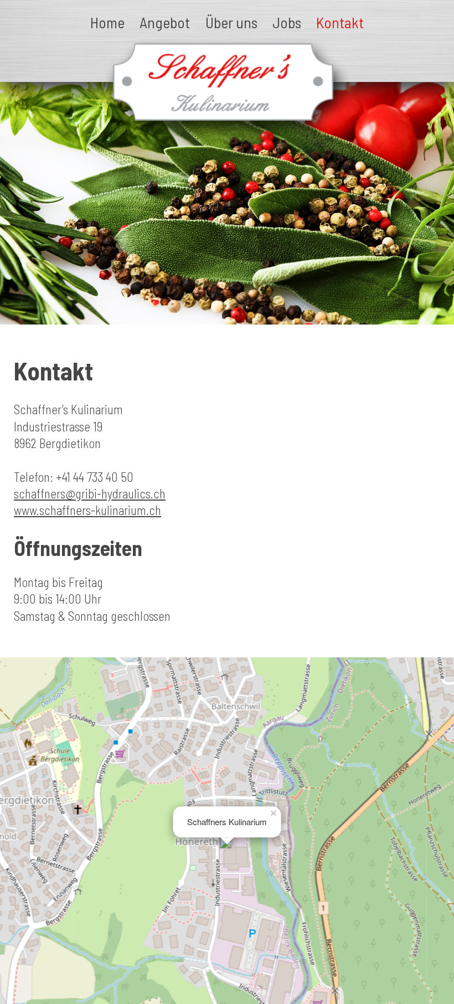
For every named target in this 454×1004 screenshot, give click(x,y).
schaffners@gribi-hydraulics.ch (90, 493)
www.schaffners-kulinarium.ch (87, 510)
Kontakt (340, 22)
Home (107, 22)
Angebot (165, 22)
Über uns (231, 22)
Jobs (286, 22)
